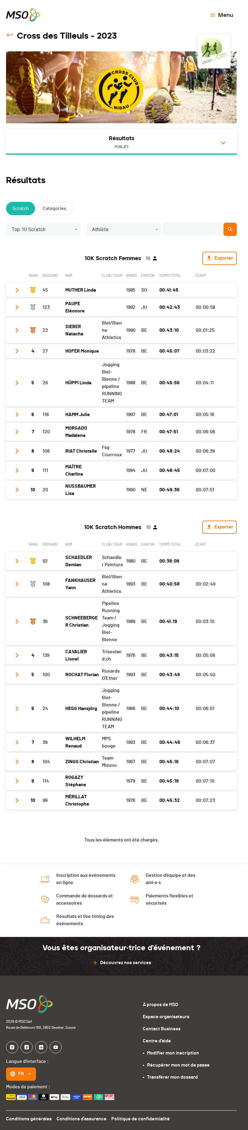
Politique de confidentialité (140, 1118)
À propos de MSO (160, 1004)
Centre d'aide (157, 1040)
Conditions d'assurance (81, 1118)
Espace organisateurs (166, 1016)
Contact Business (162, 1028)
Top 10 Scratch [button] (28, 229)
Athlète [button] (100, 229)
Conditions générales (29, 1118)
